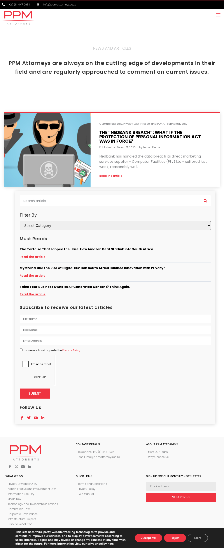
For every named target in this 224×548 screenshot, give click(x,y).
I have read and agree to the (52, 350)
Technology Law (176, 124)
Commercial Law (110, 124)
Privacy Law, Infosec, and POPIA (143, 124)
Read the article (33, 257)
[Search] (205, 200)
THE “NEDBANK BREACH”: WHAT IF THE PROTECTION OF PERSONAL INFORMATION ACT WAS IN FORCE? (150, 136)
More (197, 538)
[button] (218, 14)
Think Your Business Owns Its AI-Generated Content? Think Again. (75, 287)
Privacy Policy (71, 350)
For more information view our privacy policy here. (79, 544)
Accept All (148, 538)
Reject (175, 538)
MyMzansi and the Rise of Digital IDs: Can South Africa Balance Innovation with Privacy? (92, 268)
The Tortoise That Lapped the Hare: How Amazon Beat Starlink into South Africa (86, 249)
